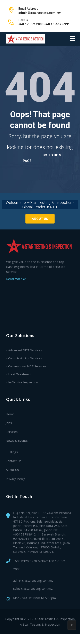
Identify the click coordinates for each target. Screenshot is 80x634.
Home (10, 414)
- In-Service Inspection (22, 382)
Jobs (9, 423)
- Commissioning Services (24, 358)
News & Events (17, 440)
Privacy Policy (15, 478)
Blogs (14, 452)
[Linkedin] (39, 304)
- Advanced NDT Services (24, 350)
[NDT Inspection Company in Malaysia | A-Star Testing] (25, 39)
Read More (14, 279)
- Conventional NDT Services (26, 366)
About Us (40, 219)
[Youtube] (39, 317)
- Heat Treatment (19, 374)
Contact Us (13, 461)
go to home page (43, 158)
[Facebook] (38, 290)
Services (12, 432)
